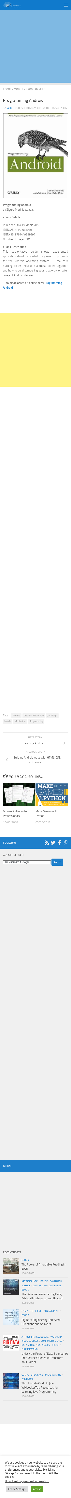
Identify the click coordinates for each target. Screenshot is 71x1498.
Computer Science (32, 1311)
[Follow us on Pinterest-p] (65, 842)
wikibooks (27, 1379)
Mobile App (20, 721)
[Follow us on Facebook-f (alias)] (59, 842)
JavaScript (52, 715)
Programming (35, 89)
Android (16, 715)
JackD (10, 108)
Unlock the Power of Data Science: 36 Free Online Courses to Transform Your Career (44, 1358)
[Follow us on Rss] (46, 842)
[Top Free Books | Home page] (15, 5)
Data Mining (40, 1285)
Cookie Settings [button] (16, 1489)
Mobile (18, 89)
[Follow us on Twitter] (53, 842)
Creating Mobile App (34, 715)
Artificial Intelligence (34, 1281)
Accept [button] (37, 1489)
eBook (7, 89)
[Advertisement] (35, 47)
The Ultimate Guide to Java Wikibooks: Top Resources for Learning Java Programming (39, 1387)
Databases (55, 1285)
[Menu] (66, 5)
